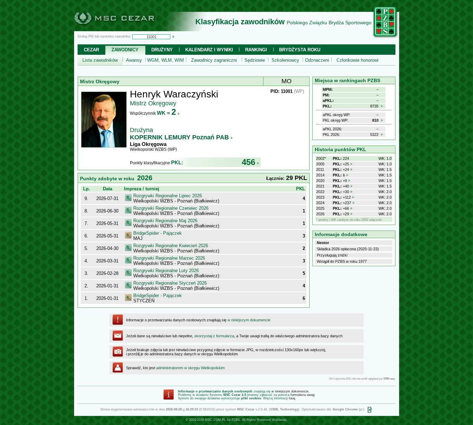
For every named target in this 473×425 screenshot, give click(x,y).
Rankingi (256, 49)
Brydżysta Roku (299, 49)
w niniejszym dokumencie (248, 320)
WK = (166, 113)
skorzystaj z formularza (214, 336)
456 (248, 162)
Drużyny (162, 49)
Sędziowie (254, 60)
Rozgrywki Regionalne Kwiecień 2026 (170, 245)
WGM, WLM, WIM (165, 60)
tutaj (292, 398)
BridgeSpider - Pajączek (157, 233)
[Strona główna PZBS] (385, 37)
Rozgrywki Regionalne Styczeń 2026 (170, 283)
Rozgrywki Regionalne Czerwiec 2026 (170, 208)
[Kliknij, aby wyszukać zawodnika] (173, 36)
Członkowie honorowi (357, 60)
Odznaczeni (317, 60)
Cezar (91, 49)
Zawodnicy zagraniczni (214, 60)
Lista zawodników (100, 60)
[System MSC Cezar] (126, 29)
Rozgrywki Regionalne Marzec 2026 (169, 258)
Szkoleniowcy (285, 60)
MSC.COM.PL (215, 420)
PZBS (236, 420)
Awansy (134, 60)
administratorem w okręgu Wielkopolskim (190, 368)
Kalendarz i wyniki (209, 49)
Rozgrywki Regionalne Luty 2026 (166, 270)
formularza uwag (302, 395)
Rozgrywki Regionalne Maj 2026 (165, 220)
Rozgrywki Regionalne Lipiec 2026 (167, 195)
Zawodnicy (125, 49)
